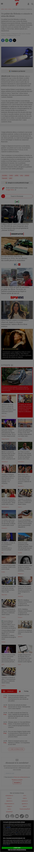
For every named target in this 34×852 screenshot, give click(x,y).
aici (16, 832)
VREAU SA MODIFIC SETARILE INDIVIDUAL (17, 849)
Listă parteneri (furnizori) (6, 845)
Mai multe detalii (8, 827)
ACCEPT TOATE (17, 847)
